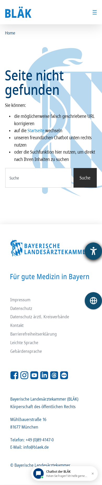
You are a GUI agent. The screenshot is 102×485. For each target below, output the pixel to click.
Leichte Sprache (24, 342)
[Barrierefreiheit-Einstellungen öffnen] (93, 251)
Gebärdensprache (26, 351)
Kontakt (17, 325)
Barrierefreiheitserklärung (33, 334)
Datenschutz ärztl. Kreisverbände (39, 317)
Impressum (20, 300)
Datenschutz (21, 308)
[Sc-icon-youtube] (34, 375)
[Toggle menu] (95, 12)
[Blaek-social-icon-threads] (54, 375)
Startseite (36, 130)
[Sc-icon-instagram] (24, 375)
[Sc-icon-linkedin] (44, 375)
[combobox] (38, 178)
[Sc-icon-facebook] (14, 375)
